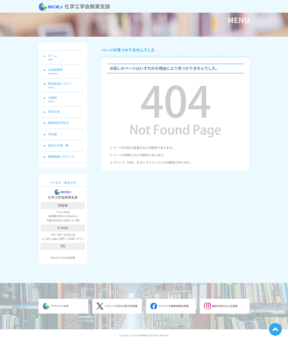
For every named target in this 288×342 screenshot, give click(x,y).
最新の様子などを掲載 (224, 306)
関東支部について (60, 84)
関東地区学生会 (58, 123)
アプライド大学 (60, 306)
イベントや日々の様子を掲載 (121, 306)
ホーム (52, 56)
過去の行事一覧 (58, 145)
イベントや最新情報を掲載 (173, 306)
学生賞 (52, 134)
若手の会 (54, 112)
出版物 (52, 98)
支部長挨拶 (55, 70)
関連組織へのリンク (61, 157)
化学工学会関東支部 (87, 7)
